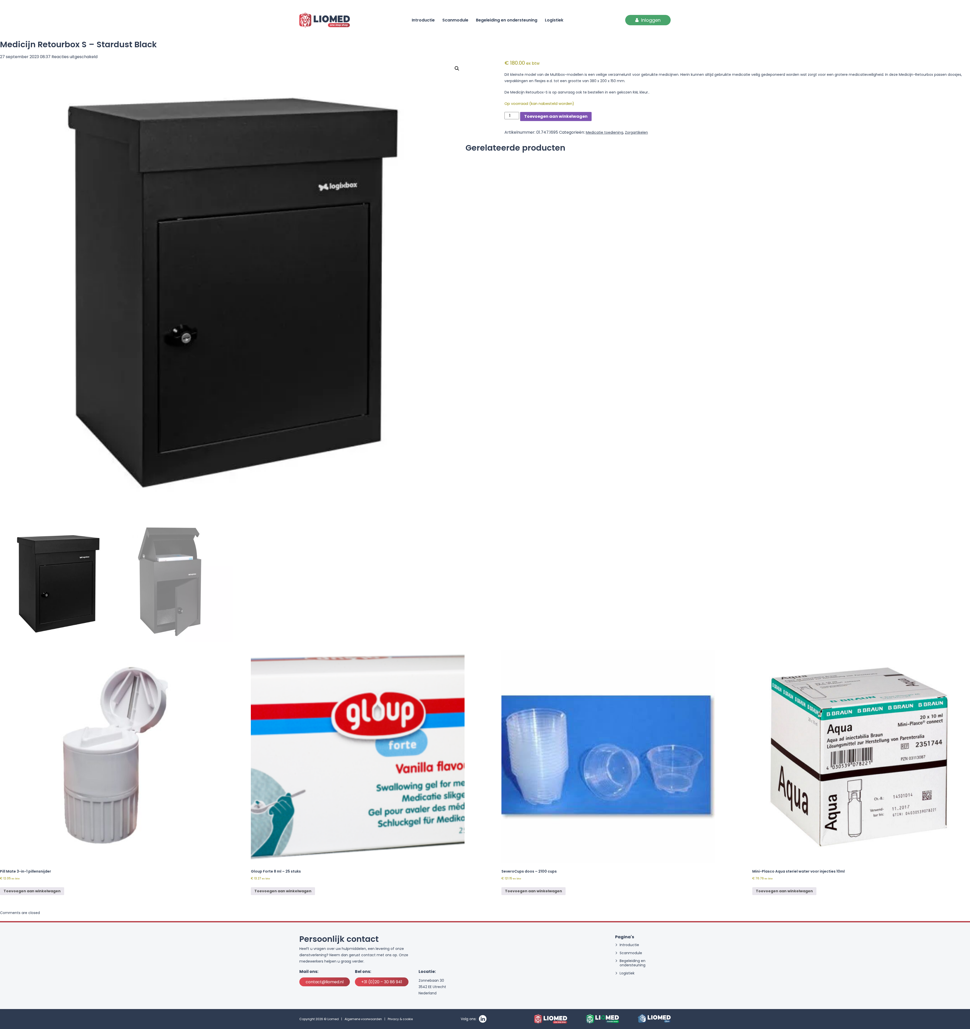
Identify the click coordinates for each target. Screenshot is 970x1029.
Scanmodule (455, 20)
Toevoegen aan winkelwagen (556, 116)
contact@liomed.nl (325, 982)
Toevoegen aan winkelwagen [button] (32, 891)
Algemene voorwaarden (363, 1019)
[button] (457, 68)
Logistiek (554, 20)
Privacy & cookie (400, 1019)
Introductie (423, 20)
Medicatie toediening (604, 132)
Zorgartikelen (636, 132)
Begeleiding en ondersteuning (506, 20)
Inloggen (651, 20)
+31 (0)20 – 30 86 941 (381, 982)
